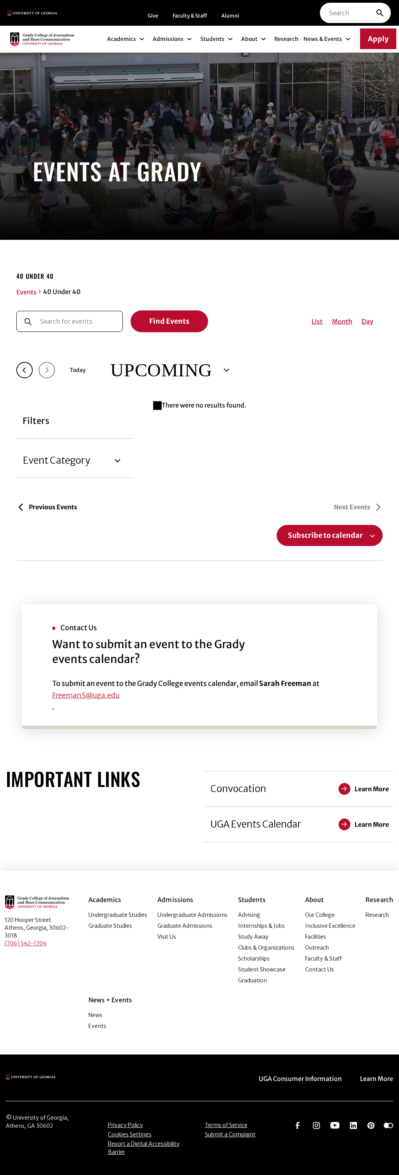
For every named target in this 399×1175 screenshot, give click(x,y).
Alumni (230, 15)
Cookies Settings (130, 1134)
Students (212, 39)
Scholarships (254, 958)
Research (286, 39)
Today (78, 370)
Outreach (317, 947)
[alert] (199, 405)
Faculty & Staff (190, 15)
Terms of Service (226, 1125)
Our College (320, 914)
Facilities (315, 936)
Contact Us (319, 969)
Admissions (168, 39)
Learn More (376, 1079)
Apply (378, 38)
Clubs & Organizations (266, 947)
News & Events (323, 39)
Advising (249, 914)
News (95, 1015)
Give (153, 15)
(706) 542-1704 (25, 943)
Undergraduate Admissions (192, 914)
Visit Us (166, 936)
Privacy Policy (125, 1125)
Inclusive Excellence (330, 925)
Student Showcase (262, 969)
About (249, 39)
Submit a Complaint (230, 1134)
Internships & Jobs (261, 925)
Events (26, 292)
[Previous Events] (24, 370)
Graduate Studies (110, 925)
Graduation (252, 980)
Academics (121, 39)
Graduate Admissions (184, 925)
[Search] (380, 13)
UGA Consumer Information (300, 1079)
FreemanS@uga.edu (86, 695)
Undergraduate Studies (117, 914)
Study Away (253, 936)
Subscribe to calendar (325, 535)
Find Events (169, 321)
